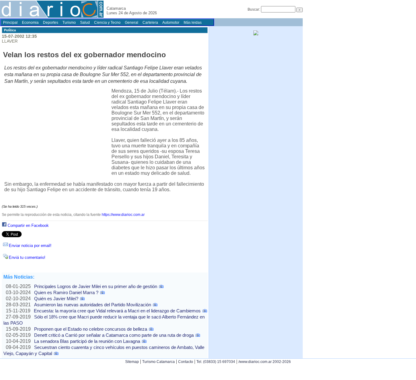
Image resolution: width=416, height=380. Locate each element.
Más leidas (193, 22)
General (131, 22)
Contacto (185, 362)
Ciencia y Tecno (107, 22)
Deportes (50, 22)
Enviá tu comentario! (27, 257)
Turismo (69, 22)
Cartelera (150, 22)
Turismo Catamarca (158, 362)
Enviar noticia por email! (30, 245)
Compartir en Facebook (28, 225)
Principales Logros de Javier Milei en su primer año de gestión (95, 286)
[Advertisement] (58, 133)
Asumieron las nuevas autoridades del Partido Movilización (92, 304)
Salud (85, 22)
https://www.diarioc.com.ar (123, 215)
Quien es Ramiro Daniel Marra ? (66, 292)
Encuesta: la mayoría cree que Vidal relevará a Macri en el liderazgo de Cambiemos (117, 310)
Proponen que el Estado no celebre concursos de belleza (90, 329)
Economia (30, 22)
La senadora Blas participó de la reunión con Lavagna (87, 341)
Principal (10, 22)
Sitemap (132, 362)
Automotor (170, 22)
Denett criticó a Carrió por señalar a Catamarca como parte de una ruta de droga (114, 335)
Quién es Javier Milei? (56, 298)
